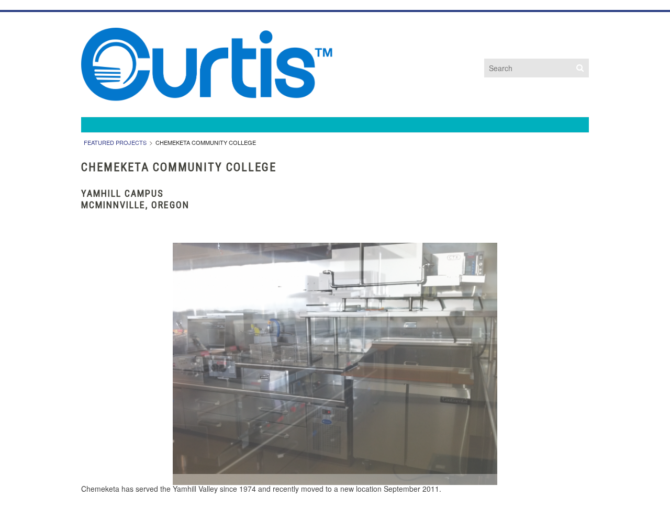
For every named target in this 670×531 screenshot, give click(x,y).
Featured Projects (115, 142)
